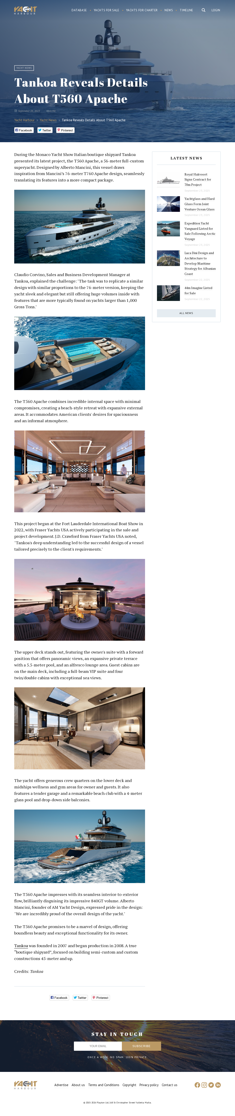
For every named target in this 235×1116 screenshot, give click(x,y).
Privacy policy (149, 1085)
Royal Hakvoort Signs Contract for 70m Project (198, 179)
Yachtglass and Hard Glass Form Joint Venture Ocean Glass (200, 203)
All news (186, 313)
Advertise (61, 1085)
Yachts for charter (142, 10)
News (169, 10)
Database (79, 10)
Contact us (169, 1085)
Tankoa (21, 945)
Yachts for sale (106, 10)
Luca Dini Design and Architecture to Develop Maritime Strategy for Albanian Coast (200, 263)
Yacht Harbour (25, 11)
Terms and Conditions (103, 1085)
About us (78, 1085)
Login (216, 10)
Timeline (186, 10)
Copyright (129, 1085)
